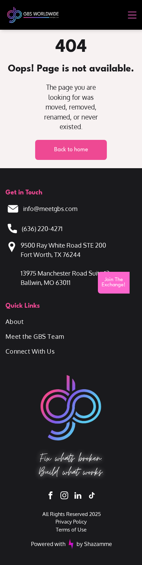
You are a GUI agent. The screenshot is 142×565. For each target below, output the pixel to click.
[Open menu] (132, 15)
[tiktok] (92, 496)
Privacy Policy (71, 521)
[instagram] (64, 496)
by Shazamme (94, 543)
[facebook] (50, 496)
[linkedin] (78, 496)
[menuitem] (71, 321)
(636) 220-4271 (42, 228)
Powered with (48, 543)
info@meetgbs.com (50, 208)
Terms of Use (71, 529)
